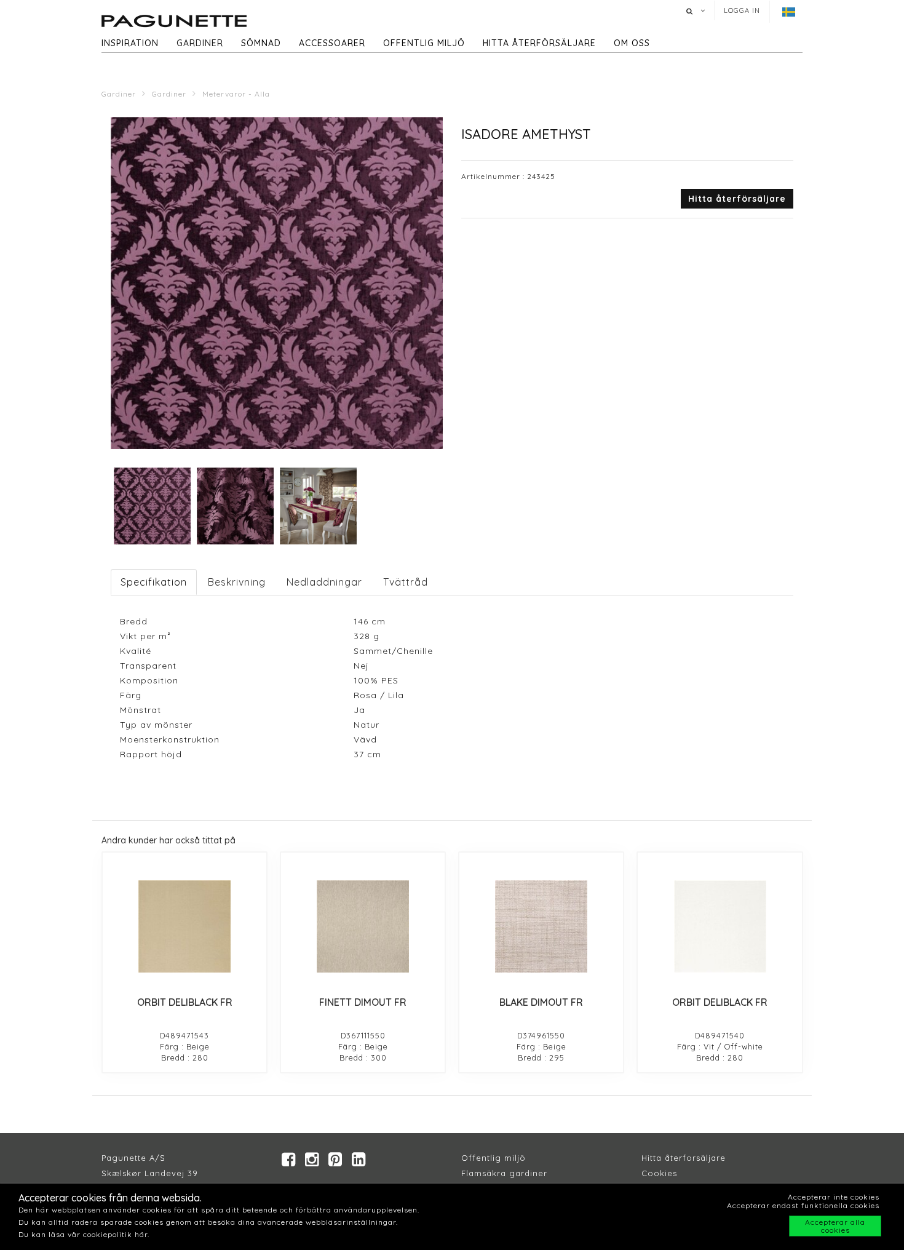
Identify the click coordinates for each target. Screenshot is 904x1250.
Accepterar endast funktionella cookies (803, 1205)
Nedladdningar (324, 582)
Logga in (742, 10)
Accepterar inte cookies (833, 1197)
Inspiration (130, 43)
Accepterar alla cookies (835, 1226)
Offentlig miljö (424, 43)
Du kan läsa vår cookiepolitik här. (83, 1234)
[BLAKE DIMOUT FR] (541, 926)
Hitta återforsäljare (683, 1158)
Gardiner (199, 43)
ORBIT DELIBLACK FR (184, 1002)
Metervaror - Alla (236, 93)
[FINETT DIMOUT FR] (362, 926)
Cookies (659, 1173)
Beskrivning (237, 582)
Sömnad (261, 43)
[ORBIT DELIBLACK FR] (184, 926)
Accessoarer (332, 43)
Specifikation (154, 582)
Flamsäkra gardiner (504, 1173)
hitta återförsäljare (539, 43)
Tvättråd (405, 582)
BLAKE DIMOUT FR (541, 1002)
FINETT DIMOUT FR (362, 1002)
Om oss (632, 43)
